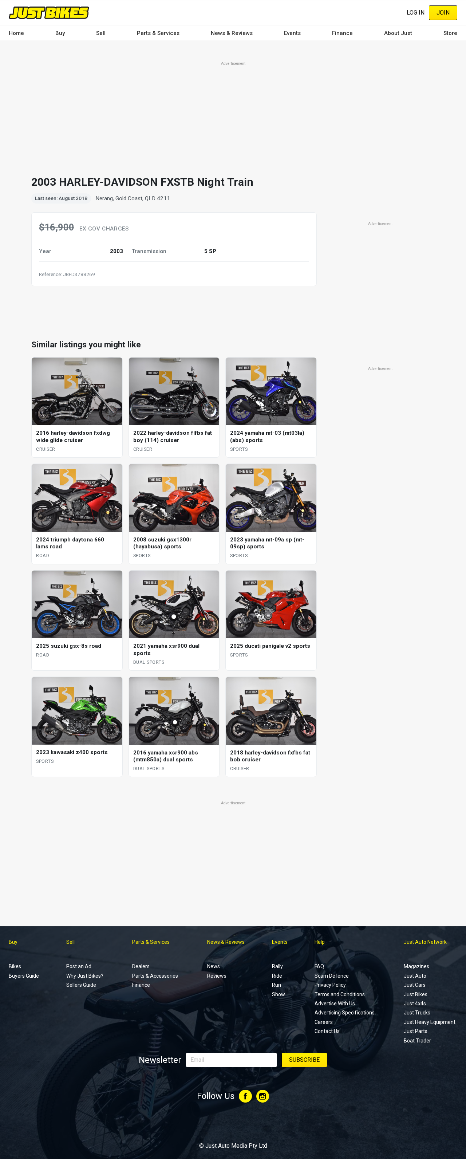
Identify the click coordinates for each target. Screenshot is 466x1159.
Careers (324, 1022)
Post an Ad (78, 966)
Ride (277, 976)
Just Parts (415, 1031)
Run (276, 985)
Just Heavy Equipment (429, 1022)
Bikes (15, 966)
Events (292, 33)
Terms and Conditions (340, 994)
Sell (101, 33)
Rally (277, 966)
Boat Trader (417, 1041)
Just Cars (415, 985)
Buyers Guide (24, 976)
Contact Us (327, 1031)
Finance (342, 33)
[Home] (49, 12)
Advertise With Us (335, 1003)
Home (16, 33)
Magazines (416, 966)
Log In (415, 12)
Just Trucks (417, 1013)
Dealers (141, 966)
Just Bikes (415, 994)
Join (443, 12)
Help (320, 942)
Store (450, 33)
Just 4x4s (415, 1003)
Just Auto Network (425, 942)
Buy (60, 33)
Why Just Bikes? (84, 976)
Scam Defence (332, 976)
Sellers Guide (81, 985)
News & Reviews (232, 33)
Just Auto (415, 976)
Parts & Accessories (155, 976)
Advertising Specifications (345, 1013)
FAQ (319, 966)
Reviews (216, 976)
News (213, 966)
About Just (398, 33)
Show (278, 994)
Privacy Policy (330, 985)
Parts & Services (158, 33)
